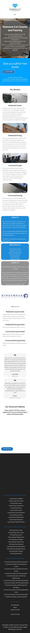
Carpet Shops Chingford (16, 498)
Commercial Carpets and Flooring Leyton (16, 573)
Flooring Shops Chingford (16, 539)
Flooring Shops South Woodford (16, 546)
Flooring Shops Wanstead (16, 544)
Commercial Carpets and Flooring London (16, 562)
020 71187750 (15, 410)
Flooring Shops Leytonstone (16, 542)
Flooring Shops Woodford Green (16, 549)
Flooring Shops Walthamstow (16, 537)
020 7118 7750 (15, 614)
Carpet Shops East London (16, 501)
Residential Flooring (15, 135)
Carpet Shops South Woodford (16, 512)
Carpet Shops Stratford (16, 515)
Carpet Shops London (16, 510)
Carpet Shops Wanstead (16, 519)
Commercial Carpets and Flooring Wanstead (16, 583)
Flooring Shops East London (16, 532)
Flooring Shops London (16, 530)
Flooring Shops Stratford (16, 551)
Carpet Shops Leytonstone (16, 505)
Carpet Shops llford (16, 508)
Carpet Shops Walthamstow (16, 517)
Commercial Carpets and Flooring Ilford (16, 597)
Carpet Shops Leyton (16, 503)
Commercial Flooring (15, 195)
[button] (15, 14)
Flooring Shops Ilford (16, 553)
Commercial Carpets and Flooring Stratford (16, 594)
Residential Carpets (15, 105)
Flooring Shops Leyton (16, 535)
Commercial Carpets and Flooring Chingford (16, 580)
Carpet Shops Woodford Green (16, 522)
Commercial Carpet (15, 165)
